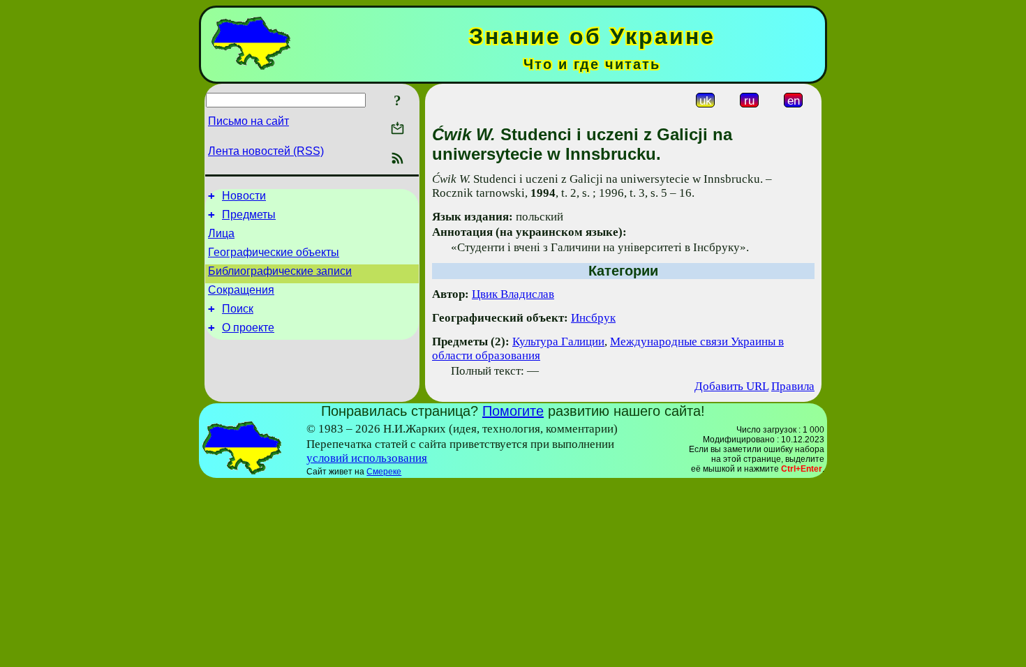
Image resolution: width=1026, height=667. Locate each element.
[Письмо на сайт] (397, 129)
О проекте (248, 328)
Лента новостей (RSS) (266, 151)
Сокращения (241, 290)
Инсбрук (593, 317)
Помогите (513, 411)
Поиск (237, 309)
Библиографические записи (280, 271)
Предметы (249, 214)
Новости (244, 196)
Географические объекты (273, 252)
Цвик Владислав (513, 294)
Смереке (383, 472)
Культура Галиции (558, 341)
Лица (221, 233)
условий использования (366, 458)
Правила (793, 386)
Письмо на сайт (248, 121)
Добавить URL (731, 386)
